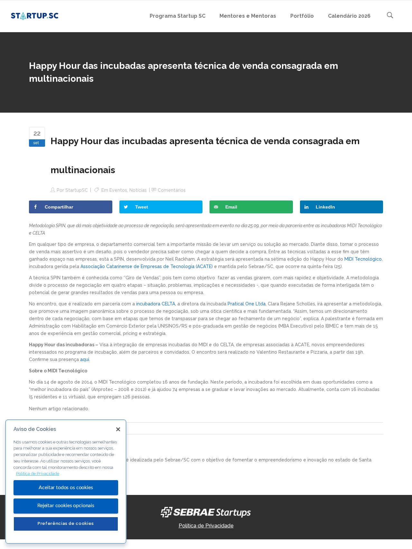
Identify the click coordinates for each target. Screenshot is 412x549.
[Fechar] (118, 429)
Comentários (172, 190)
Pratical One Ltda (247, 303)
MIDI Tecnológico (363, 259)
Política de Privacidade (206, 526)
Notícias (138, 190)
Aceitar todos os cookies (66, 487)
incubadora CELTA (155, 303)
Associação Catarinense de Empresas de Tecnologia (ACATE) (146, 266)
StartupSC (76, 190)
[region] (65, 481)
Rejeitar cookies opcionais (65, 505)
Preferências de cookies (66, 523)
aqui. (85, 359)
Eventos (118, 190)
